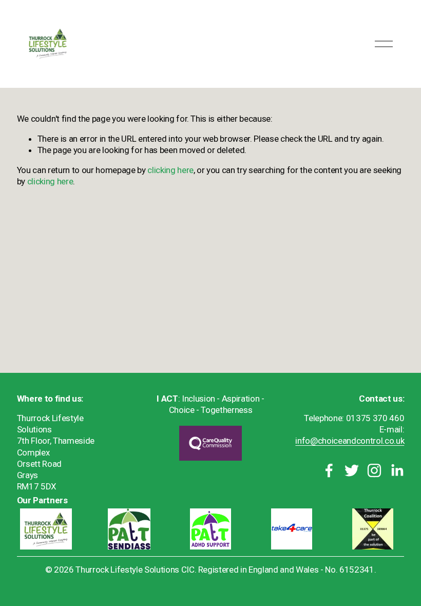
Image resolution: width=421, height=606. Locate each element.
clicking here (170, 170)
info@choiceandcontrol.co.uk (349, 440)
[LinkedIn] (397, 470)
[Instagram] (374, 470)
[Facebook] (329, 470)
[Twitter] (352, 470)
